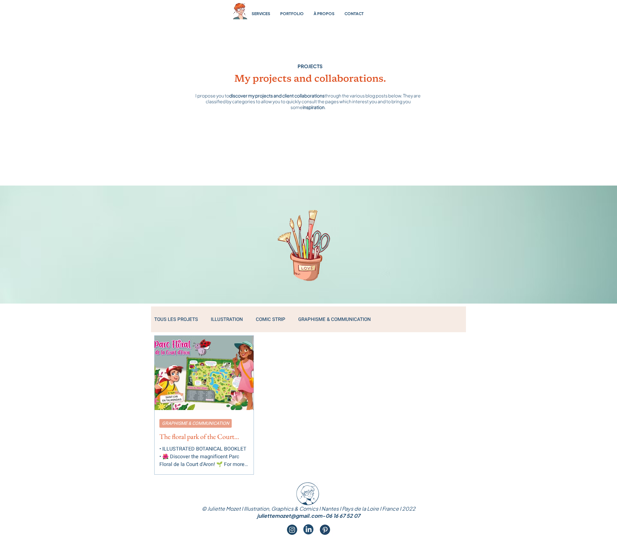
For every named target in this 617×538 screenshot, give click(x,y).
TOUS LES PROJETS (176, 319)
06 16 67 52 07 (343, 515)
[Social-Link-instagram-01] (292, 529)
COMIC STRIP (270, 319)
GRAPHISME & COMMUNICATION (334, 319)
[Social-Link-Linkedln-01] (308, 529)
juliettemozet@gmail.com (289, 515)
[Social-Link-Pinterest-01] (325, 529)
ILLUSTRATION (227, 319)
